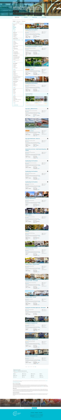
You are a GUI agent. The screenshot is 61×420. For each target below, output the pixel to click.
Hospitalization (15, 34)
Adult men (15, 64)
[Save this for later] (47, 24)
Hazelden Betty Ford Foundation (31, 29)
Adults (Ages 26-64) (16, 52)
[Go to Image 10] (39, 65)
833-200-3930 (27, 358)
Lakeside (15, 94)
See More (35, 37)
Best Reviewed (23, 21)
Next (35, 366)
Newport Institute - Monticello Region (32, 264)
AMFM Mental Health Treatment (31, 247)
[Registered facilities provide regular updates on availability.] (46, 269)
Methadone (15, 78)
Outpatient (15, 35)
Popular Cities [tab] (15, 372)
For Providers (40, 412)
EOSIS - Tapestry (28, 214)
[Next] (47, 26)
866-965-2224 (27, 130)
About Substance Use (42, 2)
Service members (16, 67)
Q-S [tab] (24, 372)
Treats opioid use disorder (17, 57)
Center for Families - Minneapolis (31, 280)
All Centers (14, 21)
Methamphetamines (16, 75)
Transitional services (16, 60)
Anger (14, 83)
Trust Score (42, 386)
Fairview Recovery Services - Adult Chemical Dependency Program (36, 150)
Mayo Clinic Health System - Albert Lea (32, 138)
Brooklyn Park (14, 27)
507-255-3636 (27, 111)
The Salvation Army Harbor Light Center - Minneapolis (35, 307)
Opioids (15, 72)
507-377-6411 (27, 141)
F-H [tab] (19, 372)
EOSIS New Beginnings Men (30, 198)
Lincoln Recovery (28, 67)
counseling (19, 381)
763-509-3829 (27, 32)
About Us (47, 2)
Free (14, 47)
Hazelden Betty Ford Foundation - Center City (33, 46)
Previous (26, 366)
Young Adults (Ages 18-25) (16, 53)
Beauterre (27, 231)
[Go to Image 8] (38, 262)
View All (14, 61)
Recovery (38, 2)
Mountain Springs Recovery (30, 128)
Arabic (14, 100)
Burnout (15, 85)
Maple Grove (14, 30)
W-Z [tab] (27, 372)
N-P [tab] (23, 372)
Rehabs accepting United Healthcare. (16, 382)
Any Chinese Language (16, 101)
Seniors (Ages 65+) (16, 51)
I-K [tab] (20, 372)
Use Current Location (16, 11)
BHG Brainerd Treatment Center (31, 355)
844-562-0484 (27, 69)
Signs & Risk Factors (27, 2)
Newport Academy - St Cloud (30, 297)
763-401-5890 (27, 174)
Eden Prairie (14, 29)
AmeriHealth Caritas (16, 43)
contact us (36, 394)
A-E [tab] (17, 372)
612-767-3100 (27, 310)
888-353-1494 (27, 283)
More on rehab (31, 19)
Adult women (15, 65)
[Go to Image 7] (38, 44)
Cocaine (15, 74)
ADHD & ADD (15, 82)
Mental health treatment (16, 58)
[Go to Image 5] (36, 65)
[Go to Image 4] (36, 44)
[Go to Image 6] (37, 44)
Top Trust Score (18, 21)
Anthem (15, 44)
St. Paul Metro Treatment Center (31, 323)
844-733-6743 (27, 342)
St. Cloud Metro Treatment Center (31, 339)
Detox (14, 36)
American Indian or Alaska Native (17, 99)
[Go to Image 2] (35, 44)
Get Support (36, 412)
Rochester (41, 375)
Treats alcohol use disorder (17, 56)
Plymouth (33, 375)
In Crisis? (58, 8)
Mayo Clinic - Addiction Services (31, 108)
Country (15, 92)
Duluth (14, 28)
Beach (14, 90)
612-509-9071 (27, 217)
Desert (14, 93)
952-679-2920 (27, 163)
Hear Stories (32, 412)
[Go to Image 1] (34, 44)
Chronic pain (15, 86)
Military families (15, 68)
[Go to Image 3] (35, 262)
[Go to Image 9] (38, 65)
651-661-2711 (27, 250)
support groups (15, 381)
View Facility (32, 69)
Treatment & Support (33, 2)
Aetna (14, 41)
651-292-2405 (27, 184)
